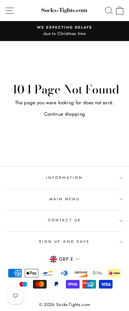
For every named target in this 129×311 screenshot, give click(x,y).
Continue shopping (64, 113)
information (64, 177)
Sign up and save (64, 241)
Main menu (64, 199)
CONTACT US (64, 220)
